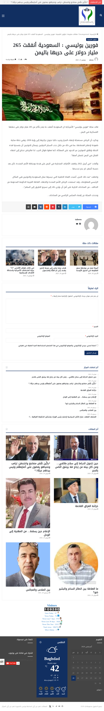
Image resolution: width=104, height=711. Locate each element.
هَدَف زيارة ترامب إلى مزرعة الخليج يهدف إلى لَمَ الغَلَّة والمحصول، (53, 269)
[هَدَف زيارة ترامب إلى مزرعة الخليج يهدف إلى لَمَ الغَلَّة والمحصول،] (52, 258)
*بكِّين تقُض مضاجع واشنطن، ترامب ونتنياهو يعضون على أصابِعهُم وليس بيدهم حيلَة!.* (29, 467)
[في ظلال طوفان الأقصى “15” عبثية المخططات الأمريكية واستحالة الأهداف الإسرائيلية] (20, 257)
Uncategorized (84, 34)
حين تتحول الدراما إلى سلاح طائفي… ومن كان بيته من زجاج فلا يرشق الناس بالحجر (76, 467)
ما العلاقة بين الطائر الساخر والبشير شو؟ (78, 590)
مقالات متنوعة (72, 34)
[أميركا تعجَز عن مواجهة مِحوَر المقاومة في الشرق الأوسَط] (84, 258)
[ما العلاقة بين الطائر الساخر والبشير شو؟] (76, 564)
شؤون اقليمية (61, 34)
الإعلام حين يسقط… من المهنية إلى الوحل (29, 533)
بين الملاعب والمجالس (38, 589)
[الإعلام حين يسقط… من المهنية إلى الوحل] (28, 503)
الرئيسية (93, 34)
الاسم (95, 326)
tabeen (91, 60)
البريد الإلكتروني (91, 336)
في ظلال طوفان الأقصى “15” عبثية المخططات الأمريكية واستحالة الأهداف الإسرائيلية (20, 270)
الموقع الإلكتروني (43, 336)
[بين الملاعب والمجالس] (28, 564)
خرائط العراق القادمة (78, 2)
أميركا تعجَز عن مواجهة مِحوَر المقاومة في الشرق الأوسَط (87, 269)
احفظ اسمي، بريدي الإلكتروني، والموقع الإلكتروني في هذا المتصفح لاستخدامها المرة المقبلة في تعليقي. (57, 345)
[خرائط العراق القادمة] (76, 490)
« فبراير (99, 689)
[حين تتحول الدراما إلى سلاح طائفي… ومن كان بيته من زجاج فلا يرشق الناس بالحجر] (76, 447)
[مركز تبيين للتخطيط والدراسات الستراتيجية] (87, 15)
